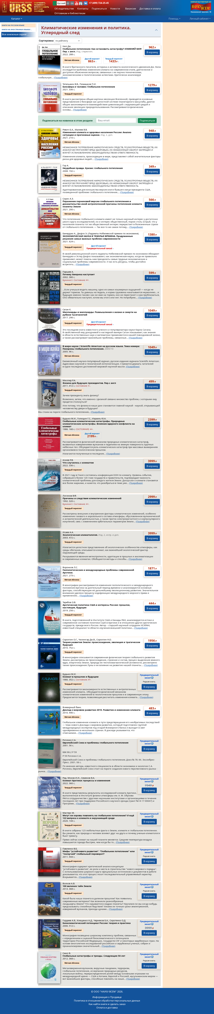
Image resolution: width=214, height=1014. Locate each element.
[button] (77, 3)
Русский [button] (61, 3)
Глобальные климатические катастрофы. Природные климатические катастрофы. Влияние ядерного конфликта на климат (99, 424)
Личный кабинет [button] (199, 18)
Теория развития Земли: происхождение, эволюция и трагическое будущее (101, 643)
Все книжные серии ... (15, 34)
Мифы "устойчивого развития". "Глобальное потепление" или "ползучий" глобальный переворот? (99, 852)
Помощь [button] (174, 18)
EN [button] (72, 3)
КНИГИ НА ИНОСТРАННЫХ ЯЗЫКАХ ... (17, 29)
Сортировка (46, 40)
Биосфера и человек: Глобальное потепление (89, 86)
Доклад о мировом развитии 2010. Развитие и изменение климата (101, 709)
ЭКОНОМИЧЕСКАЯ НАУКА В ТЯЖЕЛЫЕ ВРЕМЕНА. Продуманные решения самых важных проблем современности (98, 237)
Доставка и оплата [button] (150, 8)
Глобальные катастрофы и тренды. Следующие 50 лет (94, 955)
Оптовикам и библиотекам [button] (69, 13)
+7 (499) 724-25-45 (99, 3)
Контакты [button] (82, 8)
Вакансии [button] (130, 8)
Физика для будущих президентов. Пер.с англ (89, 382)
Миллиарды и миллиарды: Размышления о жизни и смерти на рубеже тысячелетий (100, 313)
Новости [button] (115, 8)
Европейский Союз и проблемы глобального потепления (95, 742)
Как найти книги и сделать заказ (107, 1004)
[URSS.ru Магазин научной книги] (25, 7)
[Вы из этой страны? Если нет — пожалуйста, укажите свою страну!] (54, 3)
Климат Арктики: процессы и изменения (86, 780)
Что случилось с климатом (78, 462)
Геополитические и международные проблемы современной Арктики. (98, 571)
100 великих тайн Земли (77, 886)
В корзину (152, 52)
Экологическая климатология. (91, 534)
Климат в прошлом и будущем (81, 676)
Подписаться (147, 120)
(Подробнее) (61, 77)
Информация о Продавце (107, 997)
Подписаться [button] (99, 8)
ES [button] (68, 3)
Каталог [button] (15, 18)
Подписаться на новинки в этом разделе (67, 120)
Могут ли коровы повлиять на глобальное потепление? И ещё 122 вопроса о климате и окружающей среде (98, 816)
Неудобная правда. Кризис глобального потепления (93, 168)
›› (100, 247)
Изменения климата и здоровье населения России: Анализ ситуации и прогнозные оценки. (97, 133)
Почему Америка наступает (79, 274)
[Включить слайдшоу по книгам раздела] (84, 40)
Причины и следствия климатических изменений (92, 498)
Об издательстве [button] (64, 8)
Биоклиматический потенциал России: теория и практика (97, 923)
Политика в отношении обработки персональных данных (107, 1000)
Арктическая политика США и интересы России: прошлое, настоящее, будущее (96, 606)
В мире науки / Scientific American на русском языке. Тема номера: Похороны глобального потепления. (101, 347)
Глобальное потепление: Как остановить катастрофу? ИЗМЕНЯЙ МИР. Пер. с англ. (102, 50)
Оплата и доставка (107, 1007)
